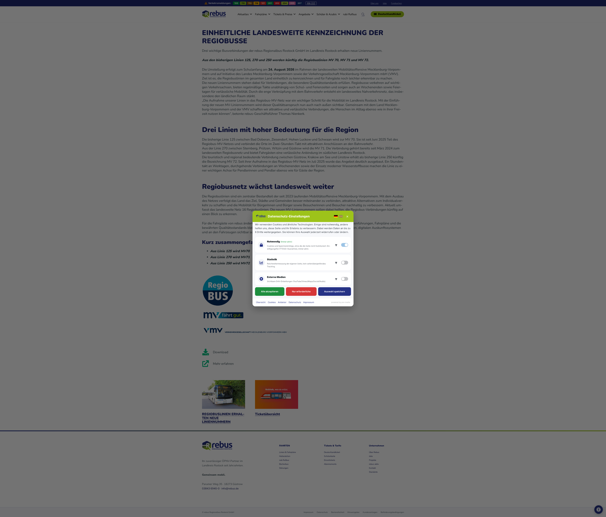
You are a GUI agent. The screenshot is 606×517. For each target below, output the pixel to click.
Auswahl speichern (334, 291)
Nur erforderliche (301, 291)
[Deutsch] (336, 216)
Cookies (272, 302)
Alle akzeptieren (269, 291)
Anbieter (282, 302)
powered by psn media (340, 302)
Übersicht (261, 302)
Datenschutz (295, 302)
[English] (341, 216)
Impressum (308, 302)
